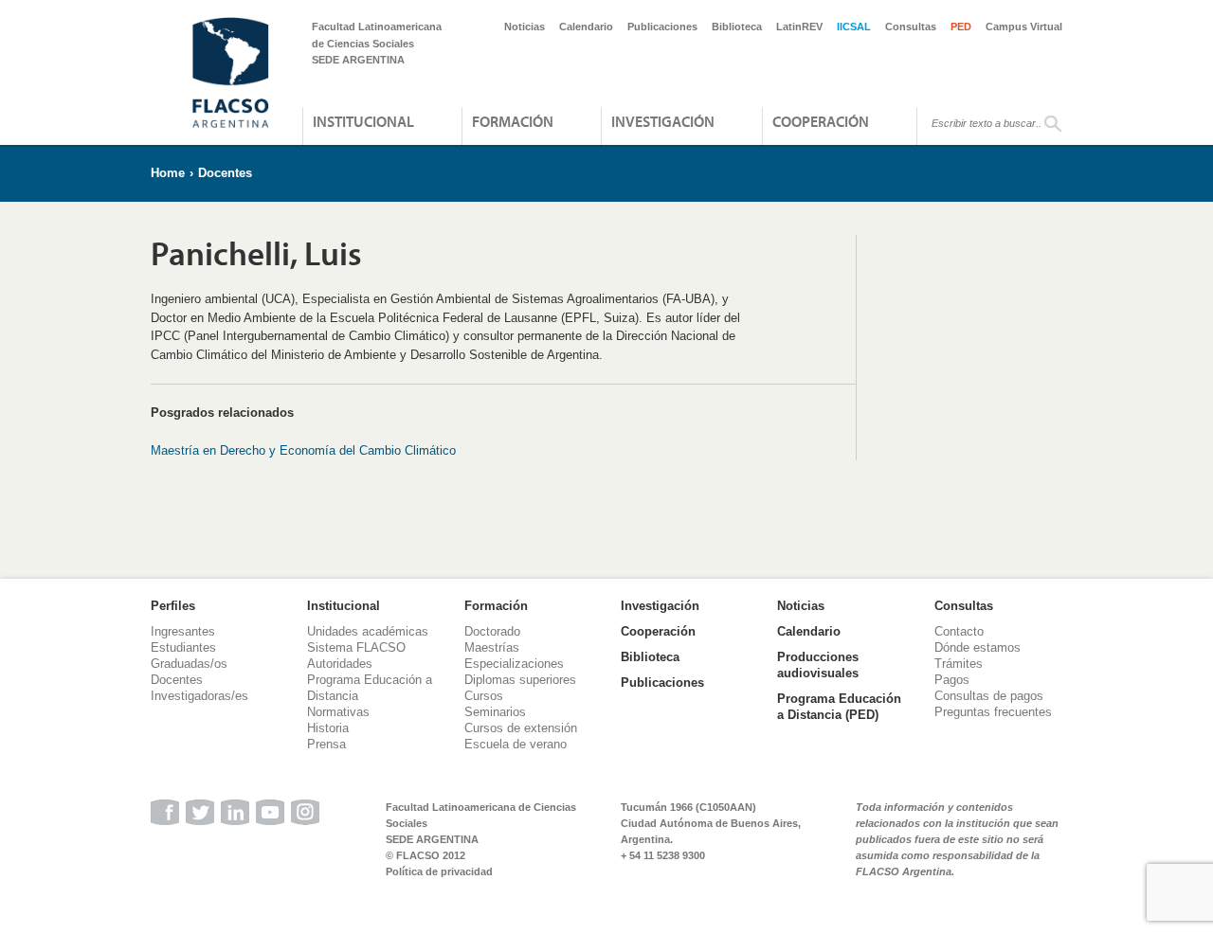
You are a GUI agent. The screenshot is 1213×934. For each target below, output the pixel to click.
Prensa (326, 744)
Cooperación (820, 121)
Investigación (663, 121)
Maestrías (491, 647)
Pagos (951, 680)
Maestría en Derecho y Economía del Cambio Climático (303, 450)
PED (960, 26)
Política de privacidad (439, 871)
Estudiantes (183, 647)
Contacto (959, 631)
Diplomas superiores (520, 680)
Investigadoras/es (199, 696)
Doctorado (492, 631)
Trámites (958, 663)
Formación (512, 121)
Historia (328, 728)
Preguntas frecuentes (993, 712)
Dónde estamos (977, 647)
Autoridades (339, 663)
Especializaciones (514, 663)
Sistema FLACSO (356, 647)
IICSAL (854, 26)
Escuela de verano (515, 744)
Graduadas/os (189, 663)
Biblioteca (737, 26)
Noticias (524, 26)
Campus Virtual (1024, 26)
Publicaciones (662, 26)
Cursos (483, 696)
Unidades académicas (367, 631)
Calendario (586, 26)
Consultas (910, 26)
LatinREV (799, 26)
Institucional (363, 121)
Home (168, 173)
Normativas (338, 712)
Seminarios (495, 712)
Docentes (225, 173)
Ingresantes (183, 631)
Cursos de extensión (520, 728)
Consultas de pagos (988, 696)
